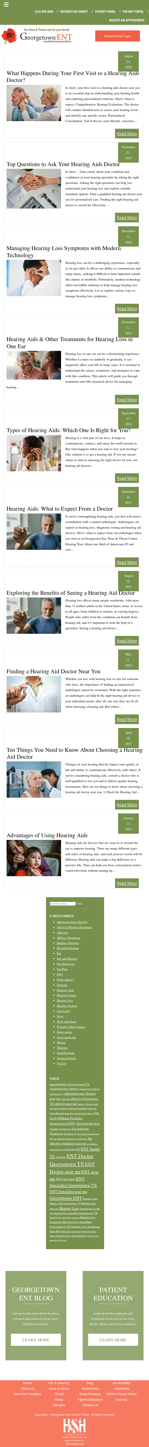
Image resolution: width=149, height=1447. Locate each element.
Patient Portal (133, 11)
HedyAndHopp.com (74, 1443)
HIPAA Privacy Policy (121, 1394)
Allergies (59, 1405)
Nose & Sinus (59, 1388)
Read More (127, 133)
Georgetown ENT (66, 1198)
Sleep (59, 1399)
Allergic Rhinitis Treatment (74, 927)
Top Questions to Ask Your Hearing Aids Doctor (63, 164)
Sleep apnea (64, 1032)
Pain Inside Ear (79, 1235)
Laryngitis (63, 1011)
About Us (27, 1388)
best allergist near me (62, 1113)
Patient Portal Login (117, 36)
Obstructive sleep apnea (71, 1231)
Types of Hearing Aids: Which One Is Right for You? (68, 430)
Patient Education (113, 1293)
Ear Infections (66, 964)
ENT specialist (65, 1179)
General (62, 985)
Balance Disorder (68, 943)
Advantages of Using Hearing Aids (47, 835)
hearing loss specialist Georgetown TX (76, 1213)
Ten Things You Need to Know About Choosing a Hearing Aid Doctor (74, 753)
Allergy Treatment (68, 938)
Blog (90, 1383)
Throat (61, 1042)
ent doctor (61, 1157)
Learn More (35, 1339)
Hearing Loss (69, 1208)
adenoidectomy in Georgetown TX (70, 1084)
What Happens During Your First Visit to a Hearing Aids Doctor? (73, 76)
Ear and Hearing (67, 959)
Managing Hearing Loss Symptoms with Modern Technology (64, 251)
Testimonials (90, 1388)
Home (27, 1383)
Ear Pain (62, 969)
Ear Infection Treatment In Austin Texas (70, 1138)
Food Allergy (65, 980)
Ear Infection (65, 1129)
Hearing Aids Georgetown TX (65, 1203)
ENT (60, 974)
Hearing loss (65, 1000)
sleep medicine (66, 1037)
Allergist (62, 932)
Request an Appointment (126, 20)
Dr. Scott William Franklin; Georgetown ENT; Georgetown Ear (75, 1118)
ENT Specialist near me (68, 1191)
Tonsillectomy (66, 1053)
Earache (54, 1129)
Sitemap (122, 1399)
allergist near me (66, 1103)
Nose (60, 1016)
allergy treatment (60, 1108)
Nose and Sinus (67, 1021)
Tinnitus (62, 1048)
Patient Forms (105, 11)
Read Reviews (90, 1394)
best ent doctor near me (84, 1113)
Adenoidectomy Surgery (72, 922)
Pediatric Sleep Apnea (71, 1027)
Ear (59, 953)
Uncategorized (66, 1058)
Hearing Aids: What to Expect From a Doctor (60, 508)
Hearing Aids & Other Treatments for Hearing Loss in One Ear (70, 342)
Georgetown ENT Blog (36, 1293)
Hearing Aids (65, 990)
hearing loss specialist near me (64, 1217)
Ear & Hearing (59, 1383)
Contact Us (90, 1405)
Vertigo (62, 1063)
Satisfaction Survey (74, 11)
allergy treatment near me (83, 1108)
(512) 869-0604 (44, 11)
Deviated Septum (68, 948)
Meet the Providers (27, 1394)
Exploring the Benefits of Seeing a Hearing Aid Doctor (71, 592)
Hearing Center (66, 995)
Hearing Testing (67, 1006)
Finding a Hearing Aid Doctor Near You (53, 671)
